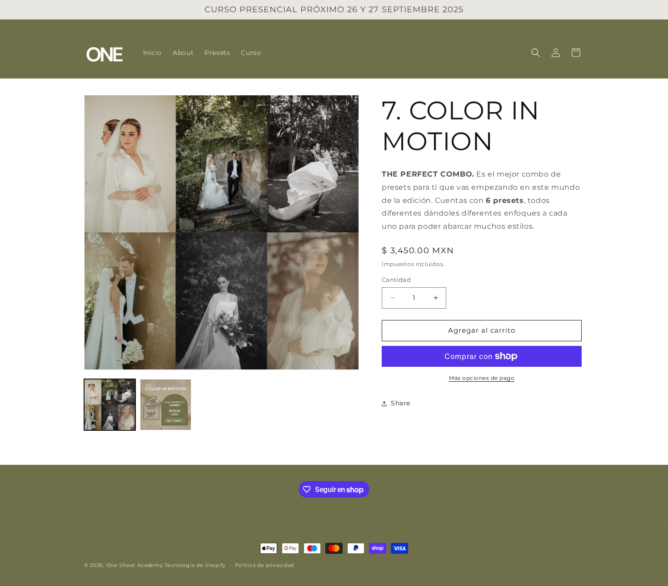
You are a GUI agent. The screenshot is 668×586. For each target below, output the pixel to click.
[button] (536, 53)
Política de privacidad (264, 565)
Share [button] (400, 403)
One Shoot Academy (134, 565)
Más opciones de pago (481, 377)
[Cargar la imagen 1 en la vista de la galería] (109, 404)
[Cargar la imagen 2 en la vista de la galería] (165, 404)
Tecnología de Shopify (195, 565)
